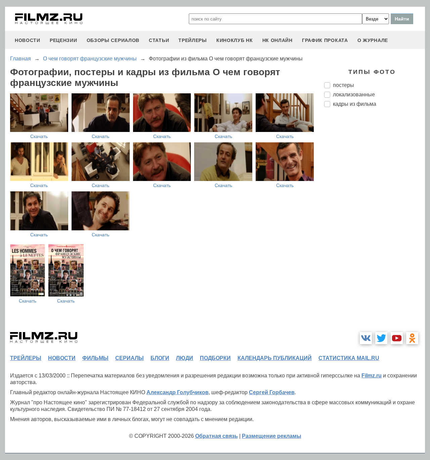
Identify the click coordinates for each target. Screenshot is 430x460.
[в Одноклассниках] (412, 338)
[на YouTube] (397, 338)
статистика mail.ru (348, 358)
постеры (343, 85)
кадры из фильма (354, 104)
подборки (215, 358)
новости (27, 40)
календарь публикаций (275, 358)
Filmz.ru (371, 375)
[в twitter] (381, 338)
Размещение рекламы (271, 436)
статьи (159, 40)
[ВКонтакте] (366, 338)
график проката (325, 40)
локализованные (354, 94)
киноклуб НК (234, 40)
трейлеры (192, 40)
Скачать (39, 136)
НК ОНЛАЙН (277, 40)
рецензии (63, 40)
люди (184, 358)
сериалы (129, 358)
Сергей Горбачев (272, 392)
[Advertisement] (374, 224)
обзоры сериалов (113, 40)
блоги (159, 358)
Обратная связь (216, 436)
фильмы (95, 358)
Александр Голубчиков (177, 392)
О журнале (372, 40)
